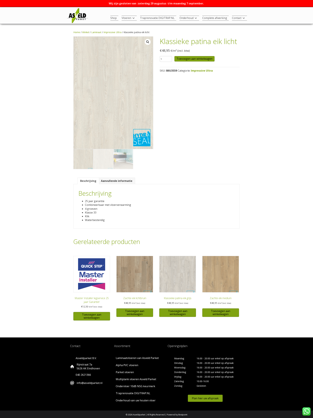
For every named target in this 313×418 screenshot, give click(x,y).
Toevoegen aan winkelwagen (194, 59)
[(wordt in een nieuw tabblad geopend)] (77, 15)
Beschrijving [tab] (88, 181)
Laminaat (96, 32)
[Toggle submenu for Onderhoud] (196, 18)
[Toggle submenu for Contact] (244, 18)
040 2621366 (83, 375)
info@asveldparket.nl (89, 383)
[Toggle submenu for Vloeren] (133, 18)
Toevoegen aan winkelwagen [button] (91, 316)
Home (76, 32)
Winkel (85, 32)
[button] (148, 42)
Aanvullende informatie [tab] (116, 181)
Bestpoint (182, 414)
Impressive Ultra (112, 32)
